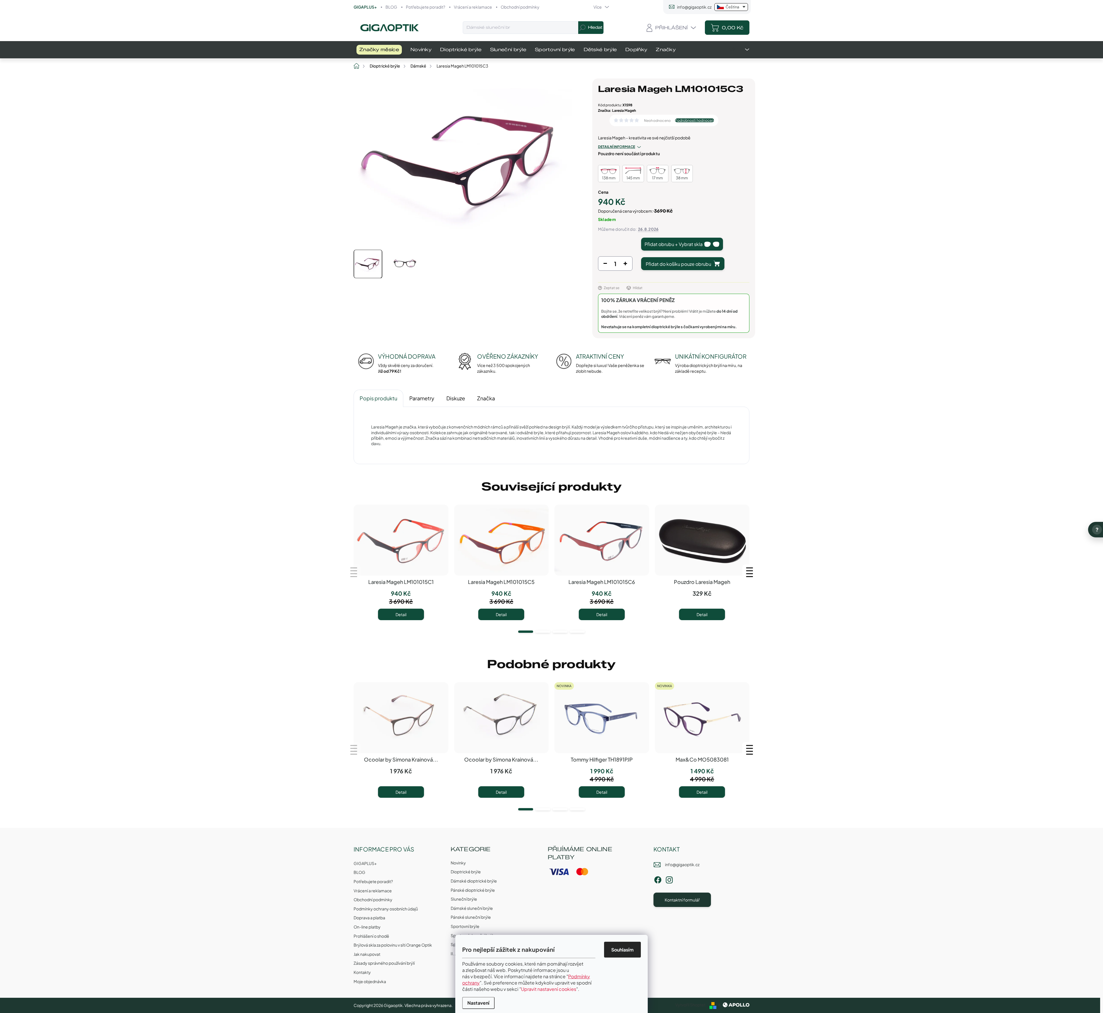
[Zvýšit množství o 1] (625, 265)
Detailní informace (616, 147)
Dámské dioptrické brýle (474, 880)
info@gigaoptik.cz (682, 864)
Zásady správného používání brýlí (384, 963)
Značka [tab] (486, 398)
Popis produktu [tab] (378, 398)
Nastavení (478, 1003)
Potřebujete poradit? (425, 6)
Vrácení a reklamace (473, 6)
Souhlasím (622, 950)
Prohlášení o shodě (371, 936)
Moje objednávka (370, 981)
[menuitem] (379, 50)
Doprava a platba (369, 917)
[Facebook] (657, 878)
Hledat (595, 27)
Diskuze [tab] (455, 398)
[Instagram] (669, 878)
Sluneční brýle (464, 898)
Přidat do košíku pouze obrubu (678, 264)
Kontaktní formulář (682, 899)
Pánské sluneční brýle (471, 917)
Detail (401, 614)
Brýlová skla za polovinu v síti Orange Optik (393, 944)
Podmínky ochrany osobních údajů (386, 908)
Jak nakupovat (367, 954)
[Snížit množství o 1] (605, 265)
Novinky (458, 862)
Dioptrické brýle (466, 871)
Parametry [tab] (421, 398)
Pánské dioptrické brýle (473, 890)
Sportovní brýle (465, 926)
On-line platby (367, 926)
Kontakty (362, 972)
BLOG (391, 6)
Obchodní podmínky (520, 6)
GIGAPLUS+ (365, 6)
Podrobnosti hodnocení (694, 120)
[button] (525, 631)
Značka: (617, 110)
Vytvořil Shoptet (690, 1004)
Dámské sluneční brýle (472, 908)
